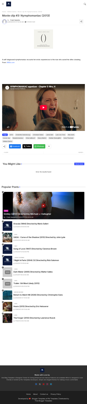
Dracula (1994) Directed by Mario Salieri (30, 224)
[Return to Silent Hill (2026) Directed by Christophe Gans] (7, 295)
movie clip (6, 138)
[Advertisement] (43, 346)
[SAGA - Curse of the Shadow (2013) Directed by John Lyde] (7, 237)
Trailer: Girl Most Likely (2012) (26, 283)
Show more (79, 164)
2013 (11, 135)
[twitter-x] (40, 384)
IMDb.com (11, 62)
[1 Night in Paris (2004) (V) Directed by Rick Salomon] (7, 260)
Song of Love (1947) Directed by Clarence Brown (35, 249)
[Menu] (3, 4)
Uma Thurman (68, 138)
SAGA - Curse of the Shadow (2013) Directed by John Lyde (39, 237)
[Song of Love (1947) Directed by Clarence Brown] (7, 249)
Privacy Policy (56, 394)
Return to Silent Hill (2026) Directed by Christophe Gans (38, 295)
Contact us (44, 394)
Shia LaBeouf (30, 138)
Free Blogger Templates (43, 401)
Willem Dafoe (11, 11)
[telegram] (51, 384)
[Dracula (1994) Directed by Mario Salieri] (7, 226)
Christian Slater (38, 135)
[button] (85, 4)
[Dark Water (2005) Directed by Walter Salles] (7, 272)
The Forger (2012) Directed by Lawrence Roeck (34, 318)
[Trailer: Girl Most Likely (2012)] (7, 283)
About (35, 394)
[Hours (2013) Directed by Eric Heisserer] (7, 306)
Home (4, 11)
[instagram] (47, 384)
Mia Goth (71, 135)
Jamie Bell (49, 135)
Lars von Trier (60, 135)
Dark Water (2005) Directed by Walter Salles (33, 272)
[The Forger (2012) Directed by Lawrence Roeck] (7, 318)
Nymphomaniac (18, 138)
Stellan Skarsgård (55, 138)
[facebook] (36, 384)
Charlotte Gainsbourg (23, 135)
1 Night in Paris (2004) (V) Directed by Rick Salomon (36, 260)
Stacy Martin (42, 138)
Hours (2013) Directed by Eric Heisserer (30, 306)
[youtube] (43, 384)
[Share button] (49, 146)
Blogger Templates (39, 399)
